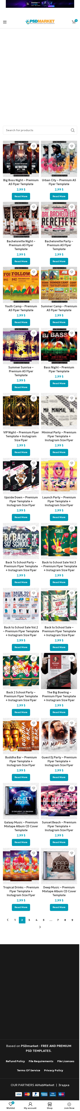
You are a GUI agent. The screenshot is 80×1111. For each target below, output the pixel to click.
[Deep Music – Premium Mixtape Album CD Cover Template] (59, 866)
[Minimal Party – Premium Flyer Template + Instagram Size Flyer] (59, 411)
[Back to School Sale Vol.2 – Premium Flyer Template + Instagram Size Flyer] (21, 606)
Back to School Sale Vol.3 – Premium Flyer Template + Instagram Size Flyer (59, 566)
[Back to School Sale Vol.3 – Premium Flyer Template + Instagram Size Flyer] (59, 541)
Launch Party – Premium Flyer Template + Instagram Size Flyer (59, 501)
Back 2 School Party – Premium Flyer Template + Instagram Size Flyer (21, 696)
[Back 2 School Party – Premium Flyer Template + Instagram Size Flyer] (21, 671)
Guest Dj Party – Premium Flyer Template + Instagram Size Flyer (59, 761)
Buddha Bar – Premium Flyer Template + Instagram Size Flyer (21, 761)
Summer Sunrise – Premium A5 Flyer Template (21, 371)
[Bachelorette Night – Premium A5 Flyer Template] (21, 220)
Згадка (63, 1085)
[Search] (72, 130)
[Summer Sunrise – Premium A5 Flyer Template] (21, 346)
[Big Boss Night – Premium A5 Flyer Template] (21, 159)
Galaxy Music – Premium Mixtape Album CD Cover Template (21, 826)
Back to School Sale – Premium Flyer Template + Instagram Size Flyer (59, 631)
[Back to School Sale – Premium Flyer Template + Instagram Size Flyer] (59, 606)
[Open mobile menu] (5, 22)
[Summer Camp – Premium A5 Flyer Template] (59, 285)
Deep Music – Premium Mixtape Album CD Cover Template (59, 891)
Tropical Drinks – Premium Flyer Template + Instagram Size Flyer (21, 891)
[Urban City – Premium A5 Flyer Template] (59, 159)
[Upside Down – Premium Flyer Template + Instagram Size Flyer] (21, 476)
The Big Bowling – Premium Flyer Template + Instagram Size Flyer (59, 696)
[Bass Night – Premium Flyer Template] (59, 346)
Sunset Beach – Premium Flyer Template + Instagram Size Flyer (59, 826)
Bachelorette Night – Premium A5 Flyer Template (21, 245)
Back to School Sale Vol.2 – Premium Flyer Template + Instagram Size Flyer (21, 631)
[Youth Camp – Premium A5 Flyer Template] (21, 285)
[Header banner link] (40, 4)
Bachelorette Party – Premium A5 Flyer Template (59, 245)
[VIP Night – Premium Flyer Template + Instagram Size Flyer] (21, 411)
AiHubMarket (44, 1085)
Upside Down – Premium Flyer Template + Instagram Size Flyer (21, 501)
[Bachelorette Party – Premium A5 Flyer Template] (59, 220)
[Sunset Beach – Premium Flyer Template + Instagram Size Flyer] (59, 801)
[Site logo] (40, 21)
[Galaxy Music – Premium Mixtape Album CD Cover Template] (21, 801)
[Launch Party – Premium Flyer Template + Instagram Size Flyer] (59, 476)
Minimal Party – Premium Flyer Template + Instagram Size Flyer (59, 436)
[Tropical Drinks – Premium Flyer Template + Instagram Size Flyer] (21, 866)
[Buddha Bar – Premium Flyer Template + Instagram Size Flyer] (21, 736)
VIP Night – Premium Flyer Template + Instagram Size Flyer (21, 436)
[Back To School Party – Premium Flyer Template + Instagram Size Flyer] (21, 541)
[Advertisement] (40, 72)
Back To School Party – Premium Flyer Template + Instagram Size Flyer (21, 566)
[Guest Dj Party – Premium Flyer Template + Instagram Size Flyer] (59, 736)
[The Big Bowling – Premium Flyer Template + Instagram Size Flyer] (59, 671)
